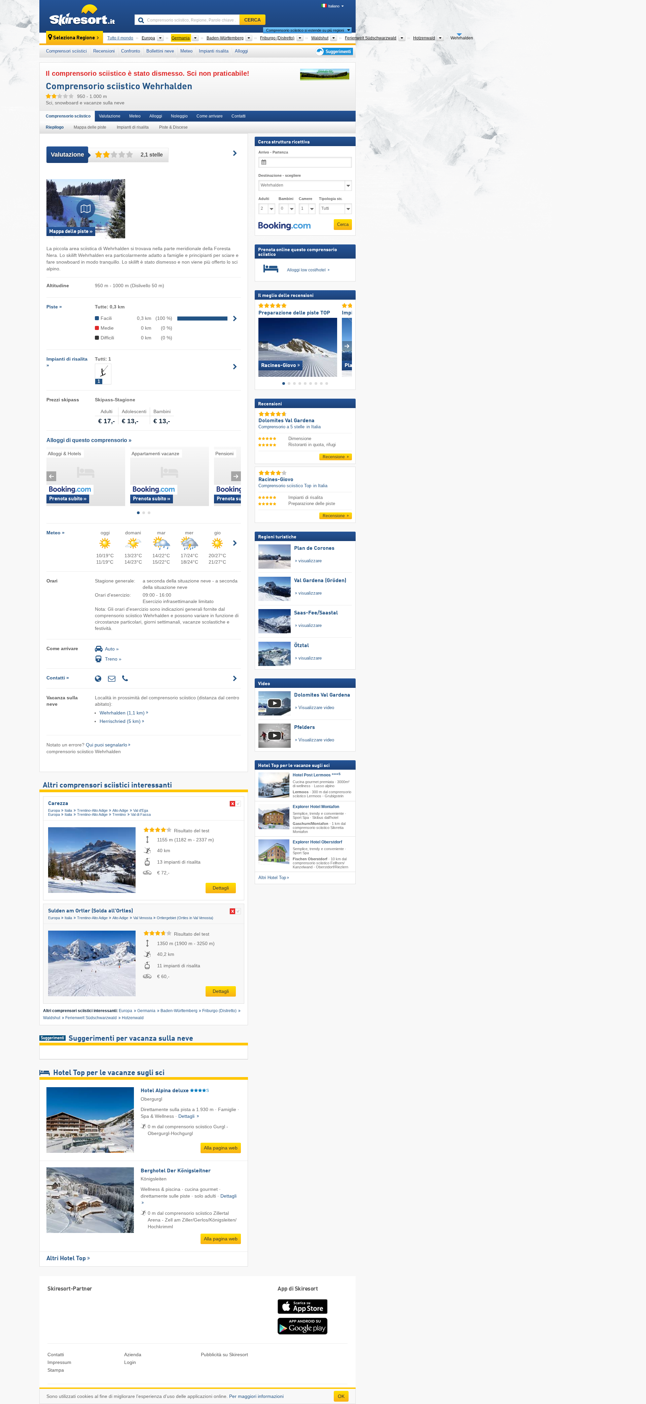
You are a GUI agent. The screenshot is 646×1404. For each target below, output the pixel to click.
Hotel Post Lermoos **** (316, 775)
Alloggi (241, 51)
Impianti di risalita (133, 127)
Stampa (55, 1370)
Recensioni (104, 51)
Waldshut (51, 1017)
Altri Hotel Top (66, 1259)
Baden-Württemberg (179, 1010)
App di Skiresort (298, 1289)
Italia (68, 810)
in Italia (314, 427)
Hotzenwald (133, 1017)
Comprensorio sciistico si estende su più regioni (305, 30)
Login (130, 1362)
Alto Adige (120, 810)
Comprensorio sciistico (68, 116)
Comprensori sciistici (66, 51)
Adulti (263, 199)
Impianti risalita (213, 51)
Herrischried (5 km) (120, 721)
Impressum (59, 1362)
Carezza (58, 803)
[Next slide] (236, 476)
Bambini (286, 199)
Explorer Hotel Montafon (316, 806)
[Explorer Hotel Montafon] (273, 816)
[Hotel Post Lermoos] (273, 785)
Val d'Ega (140, 810)
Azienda (132, 1354)
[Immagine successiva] (347, 346)
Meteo (186, 51)
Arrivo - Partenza (273, 152)
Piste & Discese (173, 127)
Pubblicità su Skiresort (224, 1354)
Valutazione (109, 116)
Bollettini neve (160, 51)
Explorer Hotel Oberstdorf (317, 842)
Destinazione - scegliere (279, 175)
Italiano (333, 6)
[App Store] (302, 1314)
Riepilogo (55, 127)
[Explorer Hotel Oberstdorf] (273, 852)
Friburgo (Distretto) (219, 1010)
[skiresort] (83, 16)
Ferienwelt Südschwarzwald (91, 1017)
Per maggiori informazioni (256, 1396)
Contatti (238, 116)
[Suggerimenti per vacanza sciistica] (334, 51)
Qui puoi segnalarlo (106, 744)
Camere (305, 199)
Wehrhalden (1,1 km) (122, 712)
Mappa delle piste (90, 127)
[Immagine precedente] (263, 346)
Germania (146, 1010)
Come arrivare (209, 116)
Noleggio (179, 116)
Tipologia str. (330, 199)
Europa (54, 810)
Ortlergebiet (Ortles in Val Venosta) (185, 918)
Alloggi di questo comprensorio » (89, 440)
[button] (284, 226)
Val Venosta (142, 918)
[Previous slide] (51, 476)
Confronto (130, 51)
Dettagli (221, 888)
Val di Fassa (141, 814)
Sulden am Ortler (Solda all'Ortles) (90, 911)
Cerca (343, 224)
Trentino (119, 814)
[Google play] (302, 1333)
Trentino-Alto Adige (92, 810)
